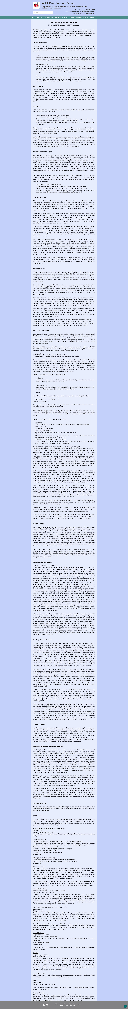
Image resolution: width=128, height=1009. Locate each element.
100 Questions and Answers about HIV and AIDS (48, 807)
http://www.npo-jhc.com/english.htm (45, 936)
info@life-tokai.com (67, 904)
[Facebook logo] (47, 1004)
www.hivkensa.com (40, 50)
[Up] (125, 1006)
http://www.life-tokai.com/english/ (44, 892)
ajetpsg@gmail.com (88, 13)
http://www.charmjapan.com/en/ (43, 832)
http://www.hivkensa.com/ (41, 911)
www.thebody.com (39, 957)
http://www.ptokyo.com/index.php (44, 984)
